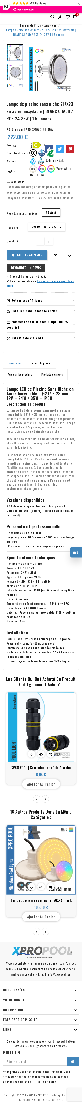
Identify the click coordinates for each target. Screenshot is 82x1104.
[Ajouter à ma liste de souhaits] (69, 255)
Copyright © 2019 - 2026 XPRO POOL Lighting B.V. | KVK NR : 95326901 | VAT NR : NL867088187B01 (41, 1097)
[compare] (56, 255)
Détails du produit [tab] (41, 363)
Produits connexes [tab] (52, 374)
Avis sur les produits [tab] (20, 374)
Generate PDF (18, 181)
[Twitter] (60, 149)
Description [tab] (14, 363)
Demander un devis (26, 267)
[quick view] (41, 754)
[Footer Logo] (41, 952)
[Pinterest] (70, 149)
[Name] (52, 17)
